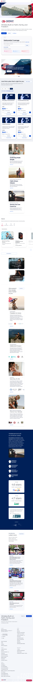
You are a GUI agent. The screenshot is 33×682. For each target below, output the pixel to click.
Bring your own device (21, 632)
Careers (2, 644)
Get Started (4, 33)
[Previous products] (2, 250)
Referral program (4, 645)
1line (2, 88)
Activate (9, 33)
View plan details (8, 137)
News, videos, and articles (5, 676)
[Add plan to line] (14, 112)
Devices (18, 631)
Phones (2, 225)
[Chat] (6, 638)
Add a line (8, 112)
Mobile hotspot (3, 657)
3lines (8, 88)
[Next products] (31, 250)
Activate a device (4, 660)
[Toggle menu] (32, 1)
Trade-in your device (20, 633)
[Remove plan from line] (3, 112)
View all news (21, 533)
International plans (4, 654)
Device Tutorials (4, 641)
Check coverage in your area (8, 43)
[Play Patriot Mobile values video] (16, 453)
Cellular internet (4, 649)
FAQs (2, 642)
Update (27, 45)
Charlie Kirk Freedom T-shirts (22, 653)
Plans (18, 629)
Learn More (21, 288)
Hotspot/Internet (6, 225)
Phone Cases (19, 651)
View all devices (8, 253)
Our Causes (3, 672)
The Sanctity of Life (4, 669)
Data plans (3, 658)
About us (2, 663)
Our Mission (14, 33)
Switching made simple (21, 643)
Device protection (21, 635)
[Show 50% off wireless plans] (14, 76)
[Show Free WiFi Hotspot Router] (16, 76)
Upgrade (18, 640)
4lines (11, 88)
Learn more (10, 69)
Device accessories (20, 639)
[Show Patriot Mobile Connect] (19, 76)
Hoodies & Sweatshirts (21, 650)
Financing (18, 636)
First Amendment (4, 666)
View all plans (28, 81)
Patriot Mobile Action (4, 674)
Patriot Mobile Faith (4, 673)
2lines (5, 88)
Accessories (11, 225)
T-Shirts (18, 649)
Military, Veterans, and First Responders (8, 670)
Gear (14, 225)
